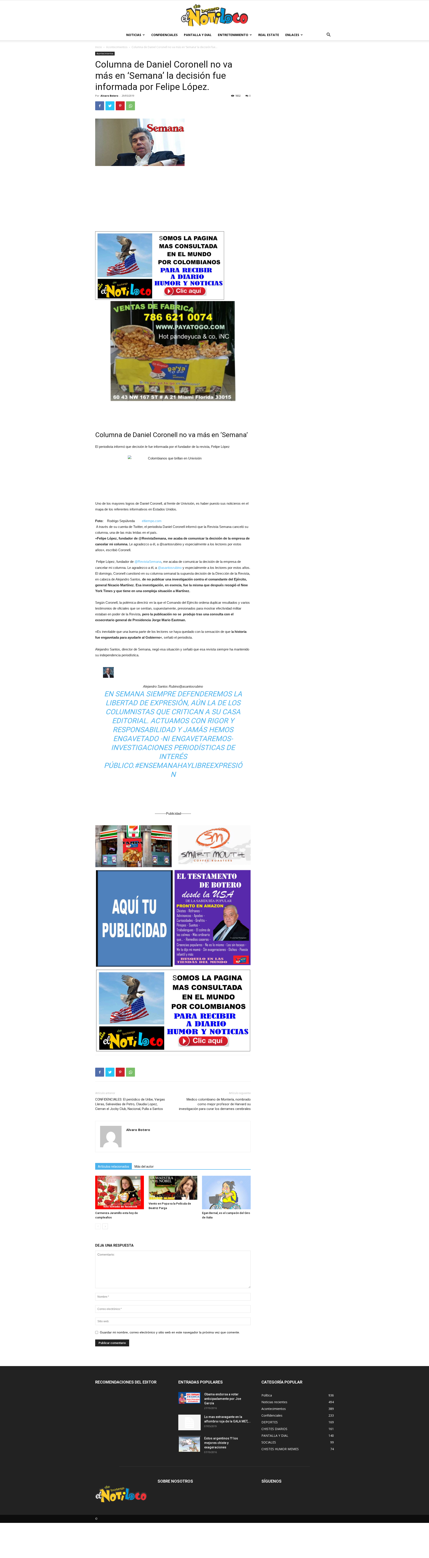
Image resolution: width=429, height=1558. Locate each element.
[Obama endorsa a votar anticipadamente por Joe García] (189, 1398)
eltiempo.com (152, 521)
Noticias (133, 35)
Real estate (268, 35)
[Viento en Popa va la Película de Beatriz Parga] (173, 1188)
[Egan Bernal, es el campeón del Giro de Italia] (226, 1192)
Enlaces (292, 35)
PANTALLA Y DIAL (198, 35)
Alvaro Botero (109, 95)
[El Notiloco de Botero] (214, 15)
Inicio (98, 47)
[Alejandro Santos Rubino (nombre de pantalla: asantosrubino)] (173, 672)
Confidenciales (164, 35)
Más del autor (144, 1166)
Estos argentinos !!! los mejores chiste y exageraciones (221, 1443)
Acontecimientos (116, 47)
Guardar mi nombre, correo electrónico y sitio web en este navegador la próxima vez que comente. (170, 1332)
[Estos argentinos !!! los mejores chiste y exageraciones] (189, 1444)
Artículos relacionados (113, 1166)
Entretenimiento (233, 35)
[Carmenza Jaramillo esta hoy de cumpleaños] (119, 1192)
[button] (328, 35)
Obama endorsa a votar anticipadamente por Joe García (222, 1398)
